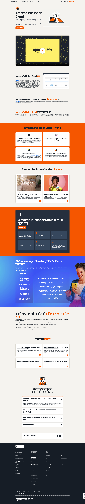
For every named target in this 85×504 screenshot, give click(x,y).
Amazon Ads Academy (64, 452)
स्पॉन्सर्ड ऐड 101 (17, 464)
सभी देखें (16, 474)
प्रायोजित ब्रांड (17, 467)
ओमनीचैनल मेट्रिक (33, 470)
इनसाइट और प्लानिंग (34, 451)
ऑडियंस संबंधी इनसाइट (33, 452)
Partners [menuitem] (62, 463)
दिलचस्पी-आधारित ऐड (33, 491)
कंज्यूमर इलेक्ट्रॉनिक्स (48, 455)
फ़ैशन (46, 458)
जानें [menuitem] (61, 451)
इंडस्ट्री (47, 451)
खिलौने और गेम (47, 470)
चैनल (46, 475)
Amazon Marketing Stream (34, 467)
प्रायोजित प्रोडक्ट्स (17, 465)
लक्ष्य (20, 1)
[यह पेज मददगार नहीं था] (57, 436)
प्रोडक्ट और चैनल (25, 1)
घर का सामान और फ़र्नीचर (48, 464)
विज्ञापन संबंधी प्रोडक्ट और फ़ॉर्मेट (19, 462)
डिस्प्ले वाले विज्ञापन (17, 468)
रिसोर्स (61, 455)
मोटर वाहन (47, 452)
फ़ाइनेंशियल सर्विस (48, 460)
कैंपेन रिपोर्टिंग (32, 469)
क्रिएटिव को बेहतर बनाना (33, 458)
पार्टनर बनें (62, 466)
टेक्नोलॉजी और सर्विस (34, 475)
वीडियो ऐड (16, 470)
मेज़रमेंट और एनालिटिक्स (34, 464)
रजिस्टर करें (71, 1)
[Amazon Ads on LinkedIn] (16, 493)
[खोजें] (61, 1)
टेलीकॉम (46, 469)
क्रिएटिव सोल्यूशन (33, 457)
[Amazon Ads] (13, 1)
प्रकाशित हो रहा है (48, 467)
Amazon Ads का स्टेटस (45, 491)
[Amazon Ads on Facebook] (23, 493)
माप (30, 1)
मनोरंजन (46, 457)
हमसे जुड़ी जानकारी (17, 491)
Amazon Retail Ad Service (34, 482)
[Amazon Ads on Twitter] (17, 493)
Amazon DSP (32, 476)
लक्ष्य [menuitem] (16, 451)
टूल (32, 1)
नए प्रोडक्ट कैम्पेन (33, 484)
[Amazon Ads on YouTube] (21, 493)
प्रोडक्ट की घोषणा (63, 454)
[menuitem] (19, 468)
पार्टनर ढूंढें (62, 464)
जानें (38, 1)
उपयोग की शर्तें (22, 491)
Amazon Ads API (33, 479)
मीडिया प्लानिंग (32, 454)
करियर (50, 491)
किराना (46, 461)
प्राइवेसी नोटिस (27, 491)
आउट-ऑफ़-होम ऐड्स (17, 473)
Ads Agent (32, 485)
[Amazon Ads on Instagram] (19, 493)
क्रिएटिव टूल (32, 461)
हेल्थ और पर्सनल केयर (48, 463)
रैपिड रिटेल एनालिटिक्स (33, 472)
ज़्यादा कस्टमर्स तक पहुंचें (18, 454)
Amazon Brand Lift (33, 466)
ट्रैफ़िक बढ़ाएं (16, 455)
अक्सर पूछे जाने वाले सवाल (63, 458)
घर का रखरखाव (47, 466)
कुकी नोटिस (39, 491)
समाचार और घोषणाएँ (63, 460)
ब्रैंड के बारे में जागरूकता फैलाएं (18, 452)
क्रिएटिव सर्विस (32, 460)
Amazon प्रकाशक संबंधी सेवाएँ (34, 481)
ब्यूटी (46, 454)
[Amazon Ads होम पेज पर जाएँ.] (24, 499)
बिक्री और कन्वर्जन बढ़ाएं (18, 457)
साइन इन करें (66, 1)
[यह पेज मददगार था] (60, 436)
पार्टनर (36, 1)
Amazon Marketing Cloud (34, 478)
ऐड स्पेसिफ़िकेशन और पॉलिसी (64, 457)
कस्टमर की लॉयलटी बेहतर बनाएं (19, 458)
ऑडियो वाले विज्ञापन (17, 471)
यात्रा (46, 472)
